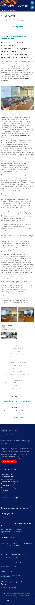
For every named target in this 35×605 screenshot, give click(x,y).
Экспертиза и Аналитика (8, 479)
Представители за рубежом (12, 532)
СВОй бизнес (17, 386)
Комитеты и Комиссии (7, 474)
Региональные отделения (11, 529)
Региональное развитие (17, 357)
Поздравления (17, 380)
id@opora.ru (5, 518)
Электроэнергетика (7, 38)
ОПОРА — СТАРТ (17, 389)
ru (32, 7)
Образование (5, 490)
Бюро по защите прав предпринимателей (17, 374)
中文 (16, 430)
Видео (18, 377)
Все (17, 345)
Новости (7, 20)
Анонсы (17, 351)
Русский (4, 430)
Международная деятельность (17, 362)
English (11, 430)
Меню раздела (18, 27)
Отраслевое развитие (18, 20)
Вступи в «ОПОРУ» (9, 461)
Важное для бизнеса (17, 354)
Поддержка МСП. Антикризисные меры (17, 383)
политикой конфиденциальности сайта (15, 597)
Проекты (3, 492)
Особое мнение (17, 371)
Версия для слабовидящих (9, 10)
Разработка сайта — (8, 497)
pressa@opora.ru (5, 576)
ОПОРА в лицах (17, 365)
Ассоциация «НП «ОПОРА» (8, 469)
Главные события (17, 348)
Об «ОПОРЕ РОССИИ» (7, 467)
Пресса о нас (17, 368)
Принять (7, 600)
